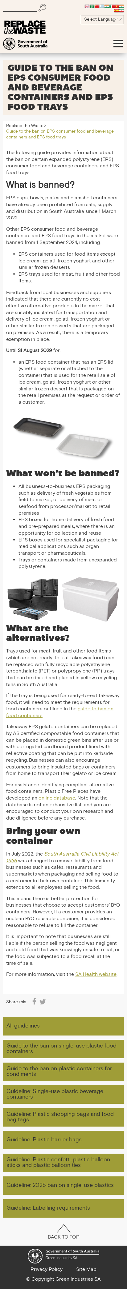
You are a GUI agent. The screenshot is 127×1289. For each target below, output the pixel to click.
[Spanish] (116, 10)
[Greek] (101, 6)
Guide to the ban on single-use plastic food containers (61, 1049)
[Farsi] (121, 10)
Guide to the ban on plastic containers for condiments (59, 1071)
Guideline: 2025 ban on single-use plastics (60, 1185)
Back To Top (64, 1237)
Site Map (86, 1269)
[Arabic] (91, 6)
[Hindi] (106, 6)
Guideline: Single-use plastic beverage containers (54, 1094)
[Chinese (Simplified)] (96, 6)
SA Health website (96, 974)
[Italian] (111, 6)
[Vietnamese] (116, 6)
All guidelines (23, 1026)
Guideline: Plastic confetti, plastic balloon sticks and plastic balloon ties (58, 1162)
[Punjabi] (121, 6)
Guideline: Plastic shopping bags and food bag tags (60, 1117)
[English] (86, 6)
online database (57, 798)
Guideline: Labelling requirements (48, 1208)
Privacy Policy (47, 1269)
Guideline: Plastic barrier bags (44, 1140)
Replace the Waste (24, 126)
